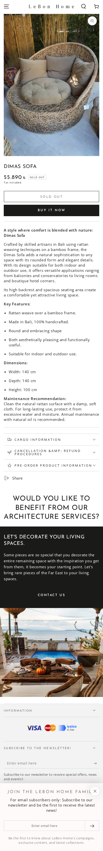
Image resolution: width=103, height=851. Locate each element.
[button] (83, 6)
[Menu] (6, 6)
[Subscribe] (96, 763)
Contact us (52, 595)
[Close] (95, 791)
